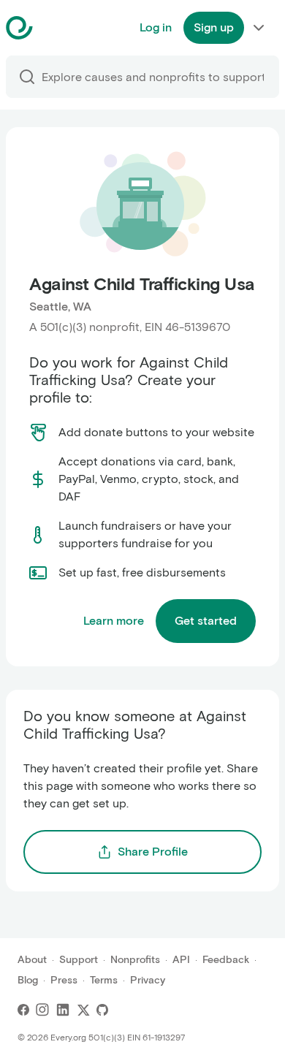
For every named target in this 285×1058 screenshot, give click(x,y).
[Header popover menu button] (258, 28)
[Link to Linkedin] (63, 1009)
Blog (28, 980)
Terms (104, 980)
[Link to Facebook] (23, 1009)
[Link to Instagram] (42, 1009)
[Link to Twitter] (83, 1009)
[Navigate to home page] (56, 27)
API (181, 960)
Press (63, 980)
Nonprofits (135, 960)
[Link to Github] (102, 1009)
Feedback (225, 960)
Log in (156, 27)
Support (78, 960)
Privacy (147, 980)
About (32, 960)
